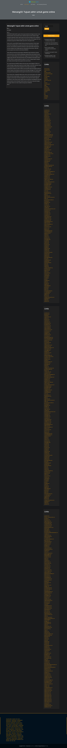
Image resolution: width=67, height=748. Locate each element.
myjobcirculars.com (47, 143)
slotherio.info (46, 266)
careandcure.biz (47, 650)
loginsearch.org (47, 270)
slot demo (46, 86)
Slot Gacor (9, 30)
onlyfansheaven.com (47, 193)
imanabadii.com (46, 298)
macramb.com (46, 204)
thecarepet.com (47, 519)
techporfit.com (46, 117)
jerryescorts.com (47, 601)
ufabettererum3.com (47, 688)
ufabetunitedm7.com (47, 696)
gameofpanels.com (47, 172)
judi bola (7, 739)
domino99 (19, 735)
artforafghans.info (47, 239)
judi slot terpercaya (47, 80)
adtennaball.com (47, 161)
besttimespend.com (47, 649)
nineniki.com (46, 157)
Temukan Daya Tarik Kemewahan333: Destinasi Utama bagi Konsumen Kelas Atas (51, 44)
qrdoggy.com (46, 621)
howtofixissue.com (47, 330)
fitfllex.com (46, 198)
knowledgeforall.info (47, 184)
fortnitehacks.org (47, 471)
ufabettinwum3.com (47, 694)
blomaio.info (46, 258)
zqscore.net (46, 637)
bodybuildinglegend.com (48, 221)
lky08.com (46, 194)
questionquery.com (47, 220)
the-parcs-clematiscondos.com (49, 517)
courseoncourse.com (47, 526)
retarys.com (46, 551)
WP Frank (46, 745)
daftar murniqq (18, 730)
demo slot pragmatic (15, 726)
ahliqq (45, 85)
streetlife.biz (46, 277)
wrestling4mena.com (47, 183)
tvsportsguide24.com (48, 606)
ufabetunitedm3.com (47, 695)
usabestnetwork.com (48, 547)
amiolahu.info (46, 247)
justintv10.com (46, 430)
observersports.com (47, 569)
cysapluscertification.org (48, 267)
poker (7, 732)
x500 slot (12, 727)
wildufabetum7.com (47, 706)
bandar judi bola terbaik (48, 73)
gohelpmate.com (47, 177)
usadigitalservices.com (48, 186)
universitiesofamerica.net (48, 135)
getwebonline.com (47, 192)
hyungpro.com (46, 586)
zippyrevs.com (46, 140)
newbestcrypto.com (47, 563)
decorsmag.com (47, 133)
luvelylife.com (46, 203)
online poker (14, 732)
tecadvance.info (47, 244)
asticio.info (46, 640)
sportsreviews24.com (48, 608)
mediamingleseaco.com (48, 230)
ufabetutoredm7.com (48, 700)
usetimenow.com (47, 175)
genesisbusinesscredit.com (49, 199)
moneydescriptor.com (48, 578)
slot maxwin (9, 726)
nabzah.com (46, 162)
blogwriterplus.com (47, 521)
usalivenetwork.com (47, 535)
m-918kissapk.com (47, 292)
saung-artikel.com (47, 567)
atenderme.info (47, 253)
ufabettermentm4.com (48, 690)
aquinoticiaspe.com (47, 572)
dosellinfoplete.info (47, 260)
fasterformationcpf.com (48, 553)
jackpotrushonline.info (48, 536)
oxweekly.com (46, 207)
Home (33, 15)
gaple (45, 71)
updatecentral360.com (48, 635)
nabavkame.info (47, 293)
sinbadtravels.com (47, 544)
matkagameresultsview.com (49, 165)
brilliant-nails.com (47, 222)
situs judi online (47, 76)
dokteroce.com (46, 225)
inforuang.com (46, 201)
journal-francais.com (47, 226)
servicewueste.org (47, 139)
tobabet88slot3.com (47, 682)
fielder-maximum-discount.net (49, 197)
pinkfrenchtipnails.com (48, 592)
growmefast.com (47, 612)
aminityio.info (46, 245)
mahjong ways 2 (11, 729)
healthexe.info (46, 242)
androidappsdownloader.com (49, 174)
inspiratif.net (46, 112)
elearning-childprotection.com (49, 181)
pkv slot (45, 75)
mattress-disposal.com (48, 617)
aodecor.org (46, 271)
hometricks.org (46, 655)
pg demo (45, 91)
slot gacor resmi (19, 722)
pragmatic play (20, 725)
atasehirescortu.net (47, 599)
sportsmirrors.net (47, 596)
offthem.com (46, 115)
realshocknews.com (47, 623)
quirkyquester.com (47, 669)
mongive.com (46, 163)
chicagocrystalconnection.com (49, 297)
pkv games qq (19, 734)
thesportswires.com (47, 585)
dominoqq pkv (8, 720)
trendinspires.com (47, 213)
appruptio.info (46, 301)
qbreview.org (46, 138)
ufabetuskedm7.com (47, 697)
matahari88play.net (47, 577)
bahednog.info (46, 528)
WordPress (32, 745)
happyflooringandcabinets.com (49, 618)
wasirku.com (46, 234)
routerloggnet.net (47, 147)
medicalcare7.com (47, 160)
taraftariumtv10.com (47, 219)
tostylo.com (46, 559)
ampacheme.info (47, 248)
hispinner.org (46, 167)
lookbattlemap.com (47, 555)
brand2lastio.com (47, 185)
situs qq (45, 98)
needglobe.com (47, 660)
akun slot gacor (46, 68)
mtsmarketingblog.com (48, 231)
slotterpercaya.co (47, 673)
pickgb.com (46, 624)
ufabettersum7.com (47, 691)
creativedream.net (47, 189)
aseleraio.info (46, 638)
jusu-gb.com (46, 518)
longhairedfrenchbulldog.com (49, 573)
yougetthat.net (46, 560)
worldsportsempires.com (48, 633)
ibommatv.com (46, 116)
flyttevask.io (46, 288)
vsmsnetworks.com (47, 113)
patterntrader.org (47, 628)
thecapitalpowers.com (48, 681)
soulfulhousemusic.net (48, 677)
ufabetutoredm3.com (48, 699)
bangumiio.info (46, 254)
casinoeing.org (46, 275)
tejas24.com (46, 235)
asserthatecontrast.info (48, 252)
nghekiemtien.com (47, 233)
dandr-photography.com (48, 224)
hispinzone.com (47, 151)
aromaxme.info (46, 251)
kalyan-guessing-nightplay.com (49, 171)
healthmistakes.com (47, 626)
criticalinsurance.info (47, 371)
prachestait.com (47, 238)
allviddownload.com (47, 131)
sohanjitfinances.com (47, 676)
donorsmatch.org (47, 272)
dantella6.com (46, 148)
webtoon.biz (46, 583)
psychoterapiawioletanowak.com (49, 667)
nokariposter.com (47, 170)
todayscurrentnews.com (48, 683)
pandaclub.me (46, 286)
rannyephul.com (47, 215)
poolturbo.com (46, 236)
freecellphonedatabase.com (49, 538)
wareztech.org (46, 546)
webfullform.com (47, 130)
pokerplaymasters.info (48, 524)
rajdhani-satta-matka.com (48, 179)
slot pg (10, 725)
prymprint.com (46, 646)
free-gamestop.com (47, 542)
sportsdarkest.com (47, 582)
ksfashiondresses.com (48, 627)
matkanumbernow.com (48, 142)
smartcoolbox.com (47, 674)
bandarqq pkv (13, 722)
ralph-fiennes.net (47, 195)
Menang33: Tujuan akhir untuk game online (23, 26)
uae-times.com (46, 110)
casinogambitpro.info (47, 523)
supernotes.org (47, 632)
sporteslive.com (47, 590)
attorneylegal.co (47, 603)
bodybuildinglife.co (47, 619)
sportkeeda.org (47, 647)
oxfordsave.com (47, 564)
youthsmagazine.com (48, 579)
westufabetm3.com (47, 704)
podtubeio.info (46, 261)
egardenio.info (46, 641)
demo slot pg (46, 87)
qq (44, 81)
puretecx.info (46, 243)
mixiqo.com (46, 659)
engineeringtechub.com (48, 600)
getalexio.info (46, 644)
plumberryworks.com (48, 665)
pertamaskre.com (47, 531)
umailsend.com (46, 550)
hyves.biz (46, 279)
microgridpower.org (47, 658)
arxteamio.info (46, 642)
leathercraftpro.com (47, 656)
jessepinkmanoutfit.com (48, 549)
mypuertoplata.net (47, 125)
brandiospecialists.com (48, 158)
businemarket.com (47, 576)
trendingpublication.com (48, 687)
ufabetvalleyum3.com (48, 701)
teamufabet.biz (46, 129)
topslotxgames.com (47, 145)
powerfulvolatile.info (47, 262)
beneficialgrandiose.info (48, 257)
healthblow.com (47, 176)
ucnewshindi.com (47, 537)
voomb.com (46, 604)
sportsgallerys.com (47, 595)
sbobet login (20, 738)
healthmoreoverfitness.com (49, 144)
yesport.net (46, 558)
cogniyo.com (46, 651)
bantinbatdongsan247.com (48, 527)
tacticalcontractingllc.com (48, 679)
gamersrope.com (47, 540)
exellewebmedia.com (48, 541)
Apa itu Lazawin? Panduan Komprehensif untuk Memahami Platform (50, 49)
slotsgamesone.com (47, 149)
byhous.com (46, 289)
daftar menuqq (13, 730)
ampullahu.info (46, 249)
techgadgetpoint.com (48, 605)
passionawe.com (47, 663)
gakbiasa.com (46, 294)
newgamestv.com (47, 594)
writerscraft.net (47, 180)
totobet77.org (46, 686)
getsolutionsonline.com (48, 166)
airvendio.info (46, 240)
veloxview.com (46, 703)
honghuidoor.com (47, 154)
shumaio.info (46, 265)
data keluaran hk (47, 90)
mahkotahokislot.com (47, 613)
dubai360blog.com (47, 609)
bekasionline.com (47, 119)
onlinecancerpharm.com (48, 614)
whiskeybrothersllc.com (48, 705)
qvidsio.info (46, 263)
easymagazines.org (47, 653)
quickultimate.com (47, 668)
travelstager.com (47, 212)
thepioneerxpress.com (48, 126)
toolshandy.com (47, 211)
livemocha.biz (46, 276)
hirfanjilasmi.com (47, 654)
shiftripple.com (46, 672)
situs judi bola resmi (13, 739)
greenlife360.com (47, 121)
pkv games (46, 96)
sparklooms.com (47, 678)
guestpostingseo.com (48, 522)
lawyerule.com (46, 229)
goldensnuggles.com (47, 554)
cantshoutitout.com (47, 122)
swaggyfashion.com (47, 217)
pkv (45, 94)
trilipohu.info (46, 299)
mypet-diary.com (47, 206)
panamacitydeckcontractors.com (49, 208)
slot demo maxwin (47, 72)
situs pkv (45, 82)
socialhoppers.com (47, 188)
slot (8, 28)
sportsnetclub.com (47, 562)
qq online (45, 77)
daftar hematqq (8, 731)
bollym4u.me (46, 284)
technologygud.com (47, 622)
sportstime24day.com (48, 588)
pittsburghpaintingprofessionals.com (50, 664)
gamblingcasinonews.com (48, 134)
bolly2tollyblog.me (47, 285)
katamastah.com (47, 636)
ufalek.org (46, 615)
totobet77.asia (46, 685)
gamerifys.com (46, 111)
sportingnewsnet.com (48, 587)
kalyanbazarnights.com (48, 152)
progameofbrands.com (48, 339)
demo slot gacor (47, 89)
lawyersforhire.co (47, 574)
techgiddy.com (46, 533)
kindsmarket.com (47, 202)
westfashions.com (47, 210)
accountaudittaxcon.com (48, 645)
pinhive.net (46, 281)
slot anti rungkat (15, 725)
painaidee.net (46, 581)
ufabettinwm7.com (47, 692)
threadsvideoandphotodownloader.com (51, 532)
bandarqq (46, 78)
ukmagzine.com (47, 545)
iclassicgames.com (47, 565)
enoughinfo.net (46, 280)
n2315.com (46, 190)
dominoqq (46, 95)
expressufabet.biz (47, 124)
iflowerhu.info (46, 295)
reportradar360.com (47, 216)
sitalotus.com (46, 631)
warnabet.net (46, 283)
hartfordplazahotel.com (48, 290)
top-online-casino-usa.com (48, 153)
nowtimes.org (46, 274)
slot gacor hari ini (17, 727)
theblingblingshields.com (48, 591)
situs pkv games (47, 69)
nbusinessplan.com (47, 120)
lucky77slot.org (46, 610)
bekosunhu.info (46, 256)
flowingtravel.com (47, 156)
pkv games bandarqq (19, 731)
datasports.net (46, 597)
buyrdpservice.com (47, 556)
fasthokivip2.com (47, 568)
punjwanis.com (46, 515)
